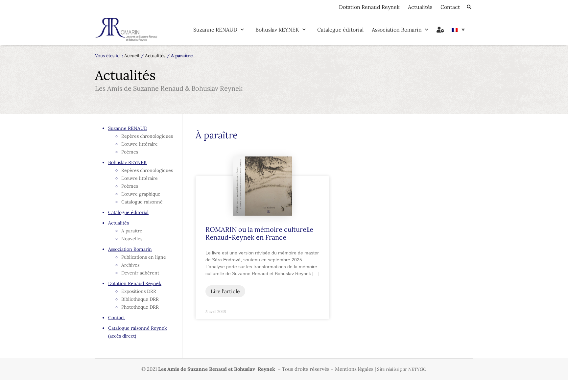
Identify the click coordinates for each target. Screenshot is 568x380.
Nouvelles (131, 239)
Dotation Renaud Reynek (369, 7)
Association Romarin (397, 29)
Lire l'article (225, 291)
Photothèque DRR (140, 307)
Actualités (420, 7)
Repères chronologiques (147, 136)
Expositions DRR (138, 291)
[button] (469, 7)
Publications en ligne (143, 257)
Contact (450, 7)
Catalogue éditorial (340, 29)
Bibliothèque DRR (140, 299)
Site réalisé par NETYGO (402, 369)
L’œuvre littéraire (139, 144)
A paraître (131, 231)
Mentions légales (354, 369)
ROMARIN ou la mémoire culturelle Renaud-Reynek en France (259, 233)
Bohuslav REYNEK (277, 29)
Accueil (131, 56)
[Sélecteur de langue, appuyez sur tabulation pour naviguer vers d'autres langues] (458, 29)
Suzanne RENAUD (215, 29)
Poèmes (129, 152)
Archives (130, 265)
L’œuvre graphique (140, 194)
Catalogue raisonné (142, 202)
